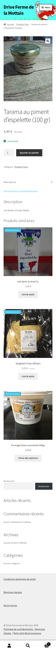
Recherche (28, 645)
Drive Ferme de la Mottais (19, 10)
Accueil (10, 24)
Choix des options (28, 457)
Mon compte (9, 645)
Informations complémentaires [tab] (21, 191)
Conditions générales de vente (20, 579)
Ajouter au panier (29, 152)
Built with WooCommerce (27, 633)
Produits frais (22, 24)
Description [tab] (10, 182)
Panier (43, 643)
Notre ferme (10, 605)
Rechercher (9, 481)
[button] (47, 40)
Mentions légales (13, 592)
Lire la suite (28, 294)
